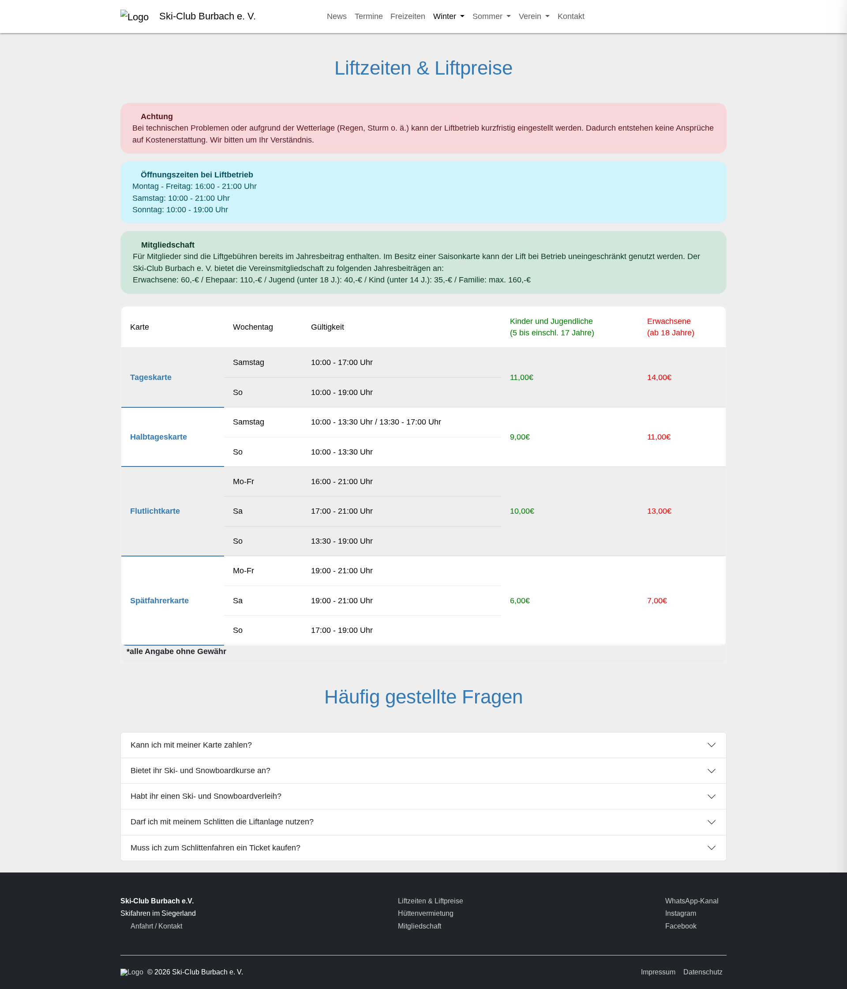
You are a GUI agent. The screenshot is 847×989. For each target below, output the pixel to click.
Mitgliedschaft (418, 926)
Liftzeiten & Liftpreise (429, 901)
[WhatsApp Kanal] (657, 16)
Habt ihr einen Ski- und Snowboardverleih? (206, 796)
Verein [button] (531, 16)
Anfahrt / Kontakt (155, 926)
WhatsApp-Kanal (691, 901)
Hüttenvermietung (424, 913)
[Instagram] (679, 16)
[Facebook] (702, 16)
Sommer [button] (488, 16)
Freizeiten (407, 16)
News (337, 16)
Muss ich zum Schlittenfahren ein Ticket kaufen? (215, 847)
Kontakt (571, 16)
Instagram (679, 913)
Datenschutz (703, 972)
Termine (369, 16)
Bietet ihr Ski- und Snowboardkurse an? (200, 770)
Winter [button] (445, 16)
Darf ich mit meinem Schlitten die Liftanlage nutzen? (222, 821)
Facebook (680, 926)
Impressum (658, 972)
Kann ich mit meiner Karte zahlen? (191, 745)
